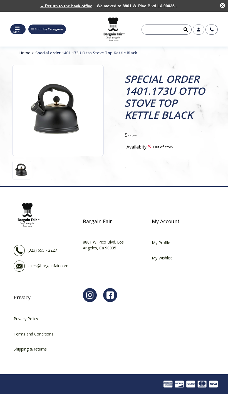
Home (24, 52)
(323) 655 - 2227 (42, 250)
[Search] (185, 30)
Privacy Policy (26, 318)
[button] (47, 29)
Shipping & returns (30, 349)
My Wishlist (162, 258)
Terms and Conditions (33, 334)
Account (198, 30)
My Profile (161, 242)
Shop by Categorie (49, 29)
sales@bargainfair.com (48, 265)
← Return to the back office (66, 6)
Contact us (211, 30)
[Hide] (222, 5)
